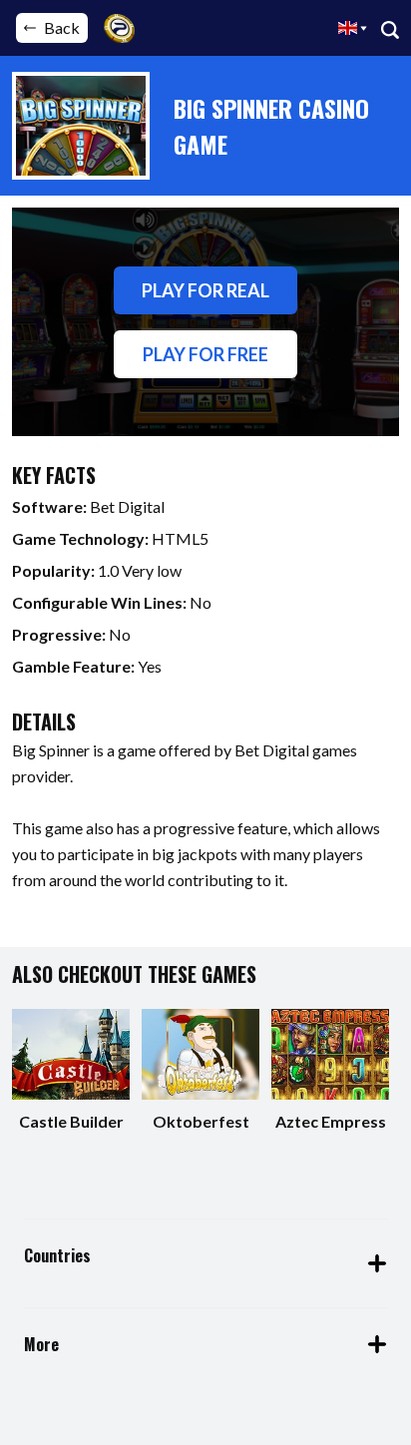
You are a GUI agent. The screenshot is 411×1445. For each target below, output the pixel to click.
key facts (54, 475)
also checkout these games (134, 974)
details (44, 721)
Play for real (205, 290)
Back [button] (62, 27)
